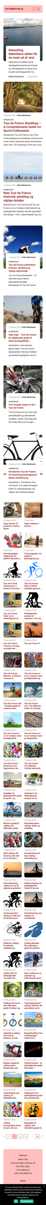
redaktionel (8, 119)
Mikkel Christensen (16, 77)
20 (37, 1136)
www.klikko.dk (25, 1173)
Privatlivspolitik (26, 1201)
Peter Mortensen (24, 115)
